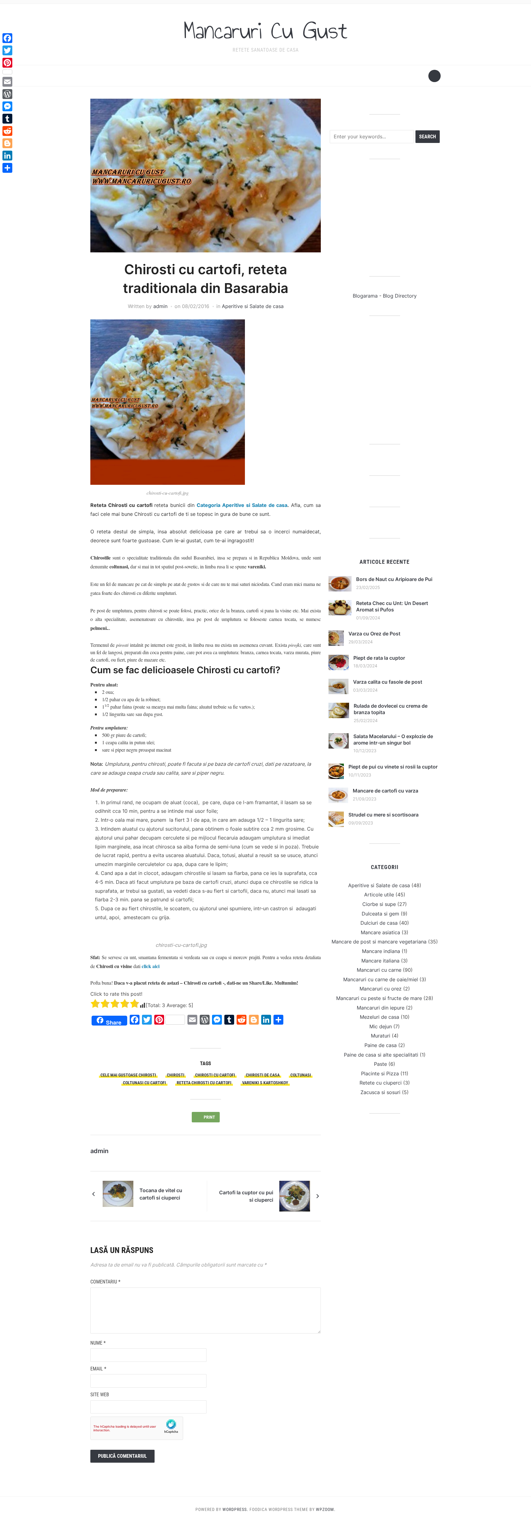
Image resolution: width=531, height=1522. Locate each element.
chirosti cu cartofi (215, 1075)
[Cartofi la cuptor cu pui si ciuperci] (295, 1196)
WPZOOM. (326, 1509)
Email (98, 1369)
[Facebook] (7, 38)
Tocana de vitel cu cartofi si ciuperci (161, 1194)
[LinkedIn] (7, 155)
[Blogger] (7, 143)
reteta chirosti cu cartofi (204, 1082)
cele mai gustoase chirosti (128, 1075)
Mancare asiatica (380, 932)
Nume (98, 1343)
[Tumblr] (7, 119)
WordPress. (235, 1509)
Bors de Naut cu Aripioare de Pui (394, 579)
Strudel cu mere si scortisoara (383, 815)
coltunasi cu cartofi (144, 1082)
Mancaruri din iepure (380, 1008)
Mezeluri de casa (379, 1017)
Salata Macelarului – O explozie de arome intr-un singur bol (393, 739)
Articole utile (379, 894)
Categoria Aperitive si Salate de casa (242, 505)
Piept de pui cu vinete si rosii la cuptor (393, 767)
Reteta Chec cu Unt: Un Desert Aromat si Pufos (392, 606)
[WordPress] (7, 94)
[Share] (7, 168)
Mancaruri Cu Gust (265, 30)
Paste (380, 1064)
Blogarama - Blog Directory (385, 296)
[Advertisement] (384, 218)
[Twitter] (7, 50)
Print (210, 1117)
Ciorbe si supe (379, 904)
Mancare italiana (380, 961)
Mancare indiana (381, 951)
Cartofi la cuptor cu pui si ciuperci (246, 1196)
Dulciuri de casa (379, 923)
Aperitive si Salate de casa (253, 306)
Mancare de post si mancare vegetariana (379, 942)
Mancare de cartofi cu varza (385, 791)
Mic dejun (380, 1026)
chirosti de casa (263, 1075)
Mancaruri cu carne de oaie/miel (380, 979)
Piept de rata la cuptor (379, 658)
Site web (99, 1394)
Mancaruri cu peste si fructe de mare (379, 998)
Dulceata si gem (380, 914)
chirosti (175, 1075)
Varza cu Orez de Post (374, 634)
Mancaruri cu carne (379, 970)
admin (160, 306)
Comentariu (105, 1282)
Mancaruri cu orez (381, 989)
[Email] (7, 82)
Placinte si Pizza (380, 1073)
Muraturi (380, 1036)
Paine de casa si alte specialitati (381, 1055)
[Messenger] (7, 106)
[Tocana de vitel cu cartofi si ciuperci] (118, 1193)
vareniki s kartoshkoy (265, 1082)
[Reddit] (7, 131)
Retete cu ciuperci (381, 1083)
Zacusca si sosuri (380, 1092)
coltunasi (300, 1075)
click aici (150, 966)
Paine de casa (380, 1045)
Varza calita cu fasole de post (387, 682)
